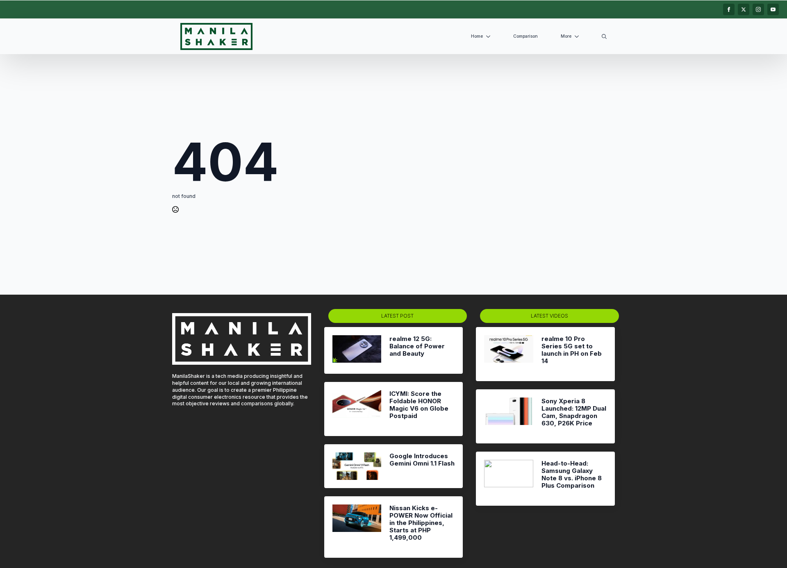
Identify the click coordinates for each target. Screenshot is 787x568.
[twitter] (743, 9)
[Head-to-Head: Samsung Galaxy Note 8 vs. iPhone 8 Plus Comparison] (508, 479)
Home (477, 36)
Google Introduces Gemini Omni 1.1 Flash (422, 459)
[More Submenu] (578, 36)
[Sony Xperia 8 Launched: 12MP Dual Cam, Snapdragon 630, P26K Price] (508, 416)
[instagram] (758, 9)
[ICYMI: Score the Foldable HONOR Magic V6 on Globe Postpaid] (356, 409)
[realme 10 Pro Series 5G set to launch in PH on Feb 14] (508, 354)
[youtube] (773, 9)
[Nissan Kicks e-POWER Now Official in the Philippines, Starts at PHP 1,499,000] (356, 527)
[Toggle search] (604, 36)
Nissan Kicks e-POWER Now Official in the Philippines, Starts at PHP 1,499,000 (421, 522)
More (566, 36)
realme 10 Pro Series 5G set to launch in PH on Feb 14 (571, 350)
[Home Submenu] (490, 36)
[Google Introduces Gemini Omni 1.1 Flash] (356, 466)
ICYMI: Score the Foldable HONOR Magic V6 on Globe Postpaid (418, 405)
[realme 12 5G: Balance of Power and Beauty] (356, 350)
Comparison (525, 36)
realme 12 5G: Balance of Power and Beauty (417, 346)
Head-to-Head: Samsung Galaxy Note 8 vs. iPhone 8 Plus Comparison (571, 474)
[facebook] (729, 9)
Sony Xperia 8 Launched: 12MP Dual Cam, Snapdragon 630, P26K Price (573, 412)
